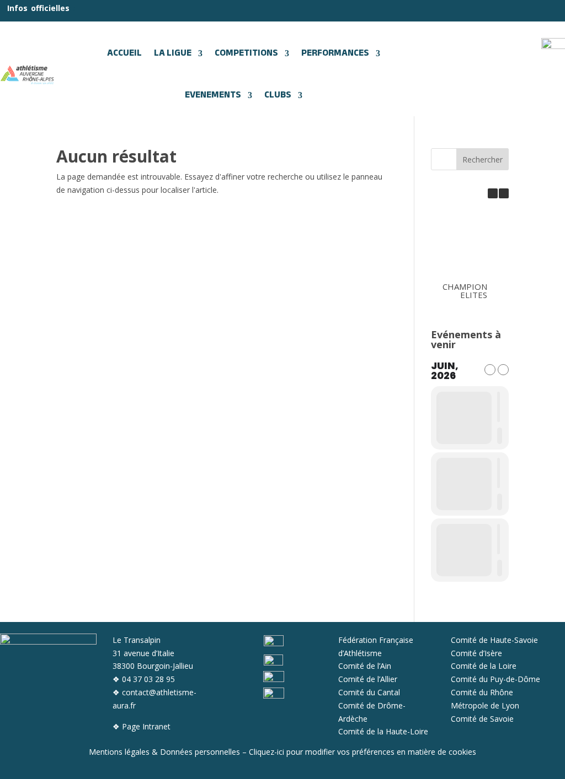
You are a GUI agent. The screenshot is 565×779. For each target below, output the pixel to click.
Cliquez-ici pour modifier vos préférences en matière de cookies (362, 751)
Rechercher (482, 159)
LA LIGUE (172, 53)
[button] (504, 193)
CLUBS (277, 95)
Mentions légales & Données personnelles (164, 751)
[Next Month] (503, 369)
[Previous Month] (489, 369)
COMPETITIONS (246, 53)
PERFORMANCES (335, 53)
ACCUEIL (124, 53)
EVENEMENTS (213, 95)
